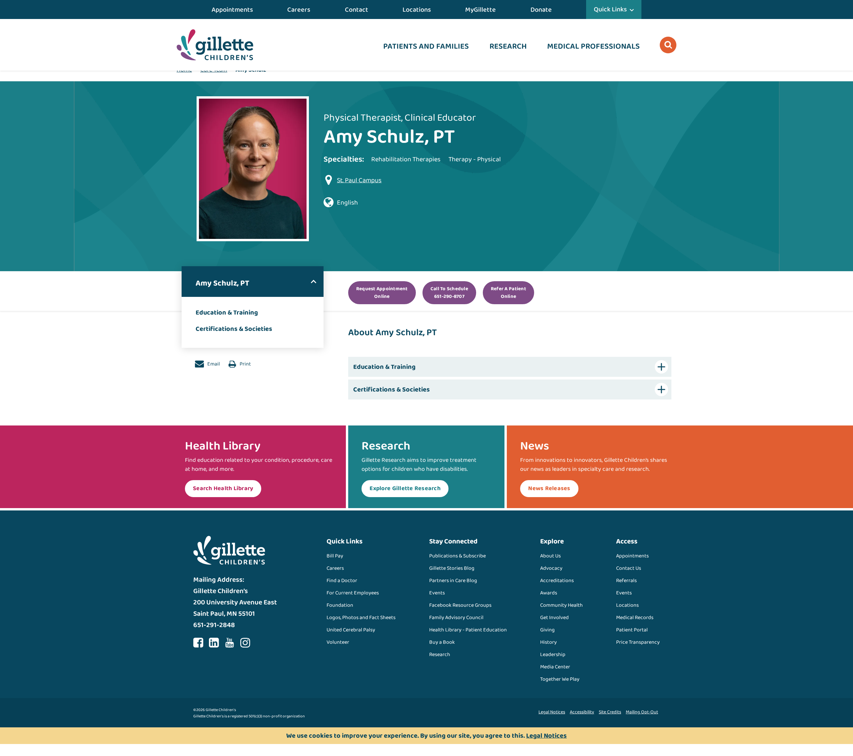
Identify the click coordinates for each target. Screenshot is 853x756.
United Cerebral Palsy (351, 630)
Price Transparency (638, 642)
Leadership (552, 654)
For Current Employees (353, 593)
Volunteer (338, 642)
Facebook (198, 643)
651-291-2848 (214, 625)
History (548, 642)
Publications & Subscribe (457, 556)
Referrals (626, 580)
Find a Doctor (342, 580)
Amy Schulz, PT (222, 283)
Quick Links (610, 9)
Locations (417, 9)
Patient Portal (632, 630)
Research (508, 46)
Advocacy (551, 568)
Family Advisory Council (456, 617)
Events (437, 593)
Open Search (668, 45)
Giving (547, 630)
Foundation (340, 605)
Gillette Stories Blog (451, 568)
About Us (550, 556)
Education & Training (227, 312)
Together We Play (559, 679)
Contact (356, 9)
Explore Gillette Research (405, 488)
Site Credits (610, 712)
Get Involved (554, 617)
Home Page (215, 44)
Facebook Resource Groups (460, 605)
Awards (548, 593)
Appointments (232, 9)
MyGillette (480, 9)
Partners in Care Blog (453, 580)
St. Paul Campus (359, 180)
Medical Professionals (593, 46)
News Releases (549, 488)
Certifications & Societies (234, 329)
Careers (298, 9)
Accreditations (557, 580)
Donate (541, 9)
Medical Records (634, 617)
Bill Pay (335, 556)
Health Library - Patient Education (468, 630)
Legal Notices (551, 712)
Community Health (561, 605)
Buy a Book (442, 642)
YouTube (230, 643)
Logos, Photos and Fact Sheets (361, 617)
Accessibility (582, 712)
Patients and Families (426, 46)
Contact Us (628, 568)
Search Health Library (223, 488)
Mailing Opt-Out (642, 712)
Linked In (214, 643)
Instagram (245, 643)
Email (213, 364)
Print (245, 364)
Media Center (555, 667)
